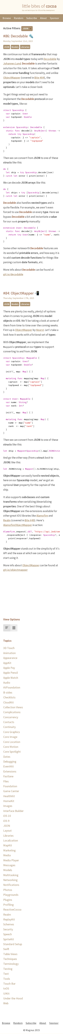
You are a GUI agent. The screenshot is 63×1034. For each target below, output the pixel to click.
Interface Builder (13, 811)
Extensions (9, 771)
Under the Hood (13, 998)
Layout (7, 830)
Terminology (11, 964)
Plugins (7, 900)
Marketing (9, 850)
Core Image (10, 737)
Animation (9, 653)
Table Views (10, 954)
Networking (10, 880)
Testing (7, 969)
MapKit (7, 845)
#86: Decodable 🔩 (18, 36)
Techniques (10, 959)
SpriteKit (8, 939)
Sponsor (54, 18)
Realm (7, 520)
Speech (7, 934)
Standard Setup (12, 944)
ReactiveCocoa (12, 909)
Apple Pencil (10, 672)
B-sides (7, 692)
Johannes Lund (12, 63)
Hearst (40, 330)
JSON (25, 28)
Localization (10, 840)
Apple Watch (10, 678)
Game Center (11, 791)
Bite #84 (39, 77)
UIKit (6, 993)
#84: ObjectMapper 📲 (21, 293)
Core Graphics (11, 732)
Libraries (25, 46)
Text (6, 974)
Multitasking (10, 875)
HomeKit (8, 801)
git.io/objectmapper (15, 570)
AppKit (7, 663)
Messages (9, 865)
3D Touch (9, 648)
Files (6, 781)
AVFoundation (11, 687)
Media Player (11, 860)
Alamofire (42, 515)
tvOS (6, 988)
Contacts (8, 722)
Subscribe (31, 18)
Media (7, 855)
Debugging (9, 761)
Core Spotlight (12, 751)
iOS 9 (6, 821)
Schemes (8, 924)
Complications (12, 712)
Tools (6, 979)
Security (8, 929)
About (43, 18)
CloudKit (8, 702)
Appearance (10, 658)
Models (15, 46)
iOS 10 (7, 816)
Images (7, 806)
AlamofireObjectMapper (17, 525)
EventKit (8, 766)
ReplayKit (9, 919)
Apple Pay (9, 668)
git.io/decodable (13, 274)
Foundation (10, 786)
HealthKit (9, 796)
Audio (6, 682)
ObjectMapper (11, 77)
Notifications (11, 885)
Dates (6, 756)
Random (18, 18)
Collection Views (13, 707)
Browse (7, 18)
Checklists (9, 697)
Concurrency (10, 717)
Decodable (50, 59)
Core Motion (10, 747)
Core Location (11, 742)
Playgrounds (10, 895)
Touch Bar (9, 983)
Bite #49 (29, 520)
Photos (7, 890)
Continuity (9, 727)
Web (5, 1003)
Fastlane (8, 776)
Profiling (8, 904)
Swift (6, 949)
